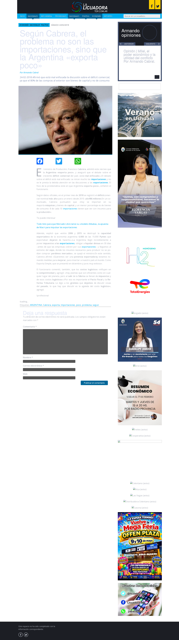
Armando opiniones (131, 32)
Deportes (108, 16)
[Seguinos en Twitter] (158, 4)
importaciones (98, 179)
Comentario (30, 326)
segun (96, 305)
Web (25, 374)
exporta (56, 305)
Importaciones (68, 305)
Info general (46, 16)
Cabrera (47, 305)
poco (78, 305)
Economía (96, 16)
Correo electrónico (33, 365)
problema (87, 305)
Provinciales (60, 16)
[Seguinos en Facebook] (151, 4)
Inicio (22, 16)
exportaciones (100, 182)
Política (85, 16)
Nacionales (33, 16)
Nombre (28, 357)
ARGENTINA (36, 305)
